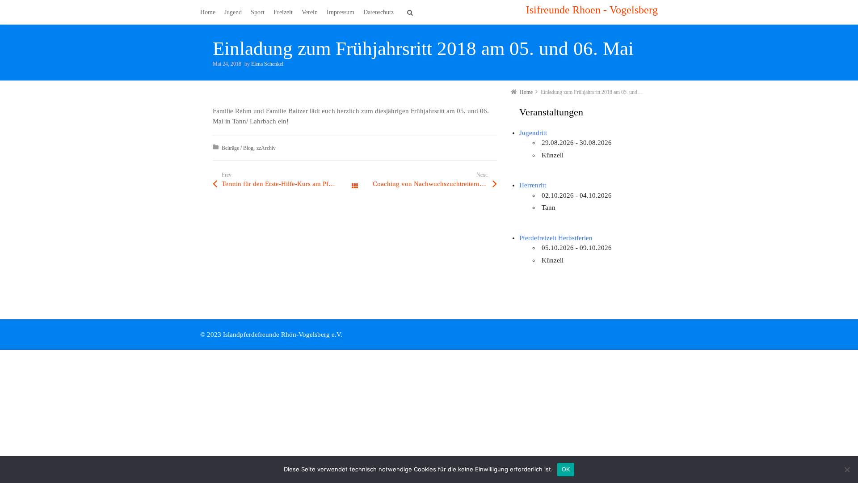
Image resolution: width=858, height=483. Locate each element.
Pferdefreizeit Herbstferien (556, 238)
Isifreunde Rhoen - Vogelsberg (592, 9)
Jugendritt (533, 132)
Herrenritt (532, 185)
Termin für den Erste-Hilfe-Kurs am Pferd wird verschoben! (288, 183)
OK (566, 469)
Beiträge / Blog (237, 148)
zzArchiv (266, 148)
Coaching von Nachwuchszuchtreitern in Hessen (435, 183)
